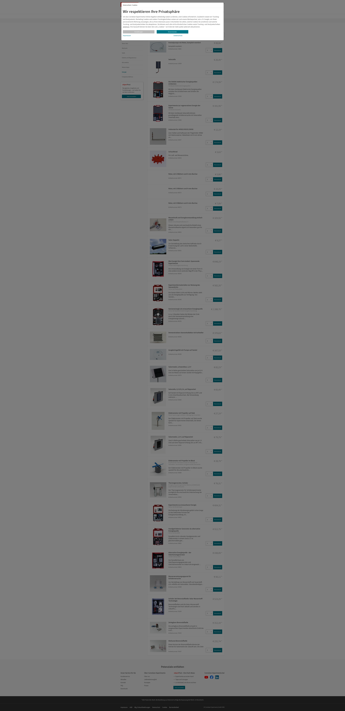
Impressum (127, 35)
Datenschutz (178, 35)
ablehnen (126, 27)
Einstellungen (138, 32)
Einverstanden (172, 32)
